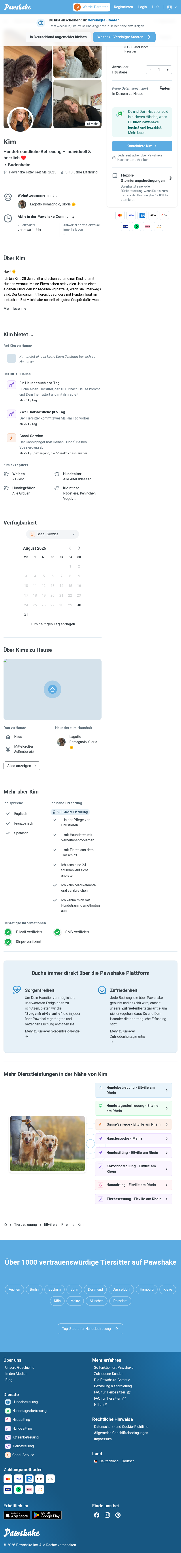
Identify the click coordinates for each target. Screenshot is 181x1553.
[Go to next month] (79, 548)
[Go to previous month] (70, 548)
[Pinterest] (117, 1515)
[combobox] (52, 534)
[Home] (5, 1224)
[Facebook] (96, 1515)
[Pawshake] (18, 7)
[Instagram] (107, 1515)
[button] (142, 122)
